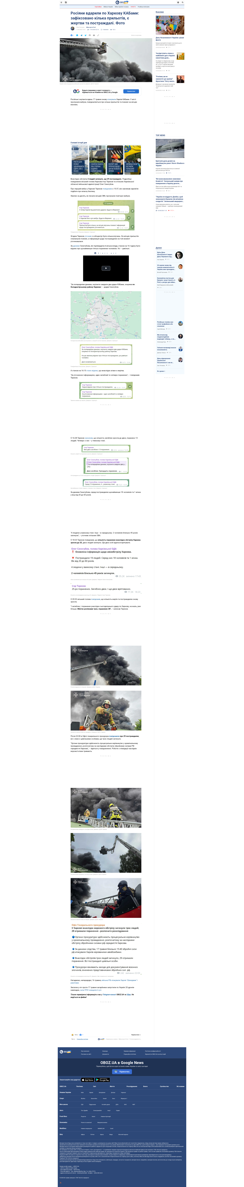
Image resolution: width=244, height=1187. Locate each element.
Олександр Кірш (161, 342)
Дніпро (113, 1092)
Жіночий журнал (123, 1134)
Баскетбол (94, 1098)
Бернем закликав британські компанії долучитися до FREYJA (168, 169)
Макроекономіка (102, 1122)
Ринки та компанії (86, 1122)
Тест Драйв (84, 1110)
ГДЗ (82, 1104)
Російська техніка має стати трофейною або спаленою (165, 324)
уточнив (88, 236)
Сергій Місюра (161, 329)
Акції (109, 1110)
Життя (112, 1086)
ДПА (117, 1104)
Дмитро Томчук (161, 352)
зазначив (89, 438)
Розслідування (132, 1086)
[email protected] (81, 1173)
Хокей (104, 1098)
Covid (111, 1128)
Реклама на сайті (86, 1054)
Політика (79, 1086)
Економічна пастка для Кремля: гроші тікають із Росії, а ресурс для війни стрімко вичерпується (166, 280)
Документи (105, 1054)
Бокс (113, 1098)
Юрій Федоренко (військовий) (165, 285)
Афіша (83, 1134)
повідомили (114, 736)
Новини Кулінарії (106, 1116)
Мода (111, 1134)
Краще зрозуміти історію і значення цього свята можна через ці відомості (169, 44)
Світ (94, 1086)
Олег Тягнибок (161, 365)
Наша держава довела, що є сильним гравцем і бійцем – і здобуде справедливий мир (169, 206)
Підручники (92, 1104)
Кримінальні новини (111, 1039)
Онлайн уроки (106, 1104)
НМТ (133, 1104)
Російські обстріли (143, 7)
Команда (105, 1051)
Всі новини (180, 1086)
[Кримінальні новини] (101, 1039)
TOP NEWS (160, 135)
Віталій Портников (162, 272)
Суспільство (164, 1086)
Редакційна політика (82, 1039)
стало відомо (92, 370)
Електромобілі (97, 1110)
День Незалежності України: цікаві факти (170, 39)
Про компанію (85, 1051)
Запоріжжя (102, 1092)
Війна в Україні (108, 7)
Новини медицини (86, 1128)
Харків (91, 1092)
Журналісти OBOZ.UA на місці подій (155, 1054)
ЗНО (125, 1104)
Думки (159, 248)
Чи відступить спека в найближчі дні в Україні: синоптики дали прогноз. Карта (165, 55)
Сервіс (118, 1110)
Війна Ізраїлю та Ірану (122, 7)
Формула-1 (124, 1098)
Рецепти (83, 1116)
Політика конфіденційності (153, 1051)
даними (76, 246)
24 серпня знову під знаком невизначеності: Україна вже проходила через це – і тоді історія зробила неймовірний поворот (166, 267)
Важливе (160, 12)
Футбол (83, 1098)
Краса (102, 1134)
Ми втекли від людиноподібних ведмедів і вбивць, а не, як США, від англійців (166, 337)
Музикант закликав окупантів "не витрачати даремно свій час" (165, 86)
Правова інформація (129, 1051)
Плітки (92, 1134)
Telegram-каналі (109, 994)
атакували (111, 99)
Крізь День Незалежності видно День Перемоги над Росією (164, 255)
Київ (82, 1092)
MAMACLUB (101, 1128)
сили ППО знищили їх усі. (91, 990)
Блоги (145, 1086)
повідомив (107, 189)
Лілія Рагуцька (80, 27)
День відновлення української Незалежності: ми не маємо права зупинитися (166, 361)
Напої (93, 1116)
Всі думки (160, 371)
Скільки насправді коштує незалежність (166, 349)
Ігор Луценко (160, 259)
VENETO (133, 7)
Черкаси (123, 1092)
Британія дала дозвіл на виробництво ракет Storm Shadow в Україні (170, 163)
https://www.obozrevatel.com (122, 1143)
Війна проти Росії (91, 27)
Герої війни (98, 7)
